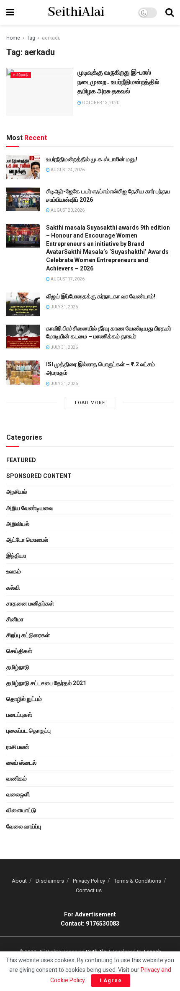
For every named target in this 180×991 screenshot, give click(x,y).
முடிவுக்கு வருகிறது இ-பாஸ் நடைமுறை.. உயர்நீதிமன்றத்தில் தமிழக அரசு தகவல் (118, 81)
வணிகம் (16, 778)
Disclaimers (50, 881)
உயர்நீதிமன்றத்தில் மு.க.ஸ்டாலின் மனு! (91, 159)
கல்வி (13, 587)
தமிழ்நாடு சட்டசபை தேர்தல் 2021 (46, 683)
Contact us (89, 890)
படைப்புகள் (19, 714)
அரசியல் (16, 491)
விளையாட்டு (21, 810)
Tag (31, 38)
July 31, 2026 (64, 307)
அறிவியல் (17, 524)
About (19, 881)
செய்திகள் (19, 651)
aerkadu (51, 38)
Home (13, 38)
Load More (90, 402)
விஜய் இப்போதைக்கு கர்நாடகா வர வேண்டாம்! (100, 296)
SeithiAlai (76, 12)
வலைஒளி (18, 794)
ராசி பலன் (17, 746)
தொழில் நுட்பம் (24, 699)
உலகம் (13, 571)
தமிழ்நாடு (20, 75)
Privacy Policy (89, 881)
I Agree (111, 980)
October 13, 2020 (100, 102)
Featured (21, 460)
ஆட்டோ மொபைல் (27, 539)
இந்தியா (16, 555)
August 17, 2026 (67, 279)
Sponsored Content (39, 476)
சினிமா (14, 619)
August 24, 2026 (67, 170)
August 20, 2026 (67, 210)
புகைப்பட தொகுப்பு (28, 730)
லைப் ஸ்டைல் (21, 762)
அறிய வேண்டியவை (30, 508)
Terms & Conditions (137, 881)
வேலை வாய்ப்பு (23, 826)
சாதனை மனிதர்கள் (30, 603)
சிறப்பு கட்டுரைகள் (28, 635)
